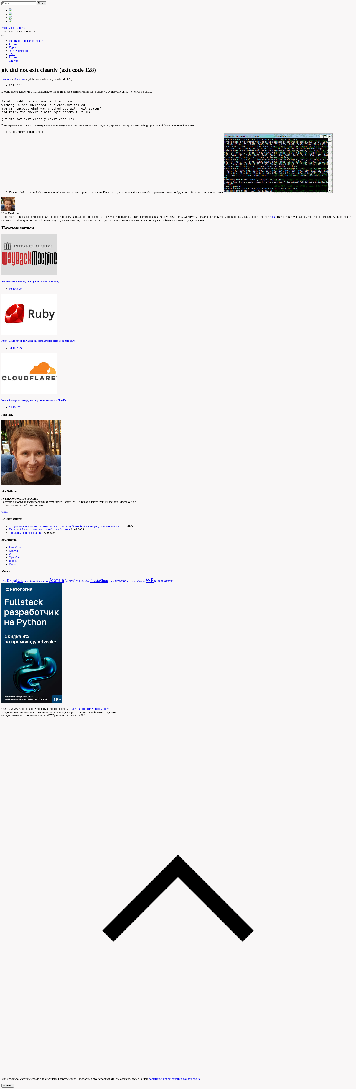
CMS (12, 54)
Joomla (13, 560)
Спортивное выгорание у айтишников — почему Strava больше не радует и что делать (64, 526)
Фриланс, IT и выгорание (25, 532)
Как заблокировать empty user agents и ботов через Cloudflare (35, 400)
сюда (272, 216)
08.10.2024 (15, 348)
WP (11, 554)
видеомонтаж (163, 581)
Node (78, 581)
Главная (6, 79)
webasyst (131, 580)
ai (5, 581)
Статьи (13, 60)
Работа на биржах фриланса (26, 40)
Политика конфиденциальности (89, 708)
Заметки (14, 57)
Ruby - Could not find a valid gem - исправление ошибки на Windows (38, 340)
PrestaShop (15, 547)
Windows (141, 581)
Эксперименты (18, 50)
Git (20, 580)
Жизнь (13, 44)
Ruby (111, 580)
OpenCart (14, 557)
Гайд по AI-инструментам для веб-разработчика (39, 529)
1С (2, 581)
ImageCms (29, 580)
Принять (7, 1085)
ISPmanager (41, 580)
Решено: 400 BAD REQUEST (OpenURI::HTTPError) (30, 281)
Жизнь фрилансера (13, 27)
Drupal (13, 564)
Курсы (13, 47)
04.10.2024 (15, 407)
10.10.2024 (15, 288)
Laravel (13, 550)
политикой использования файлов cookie (174, 1078)
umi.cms (120, 581)
